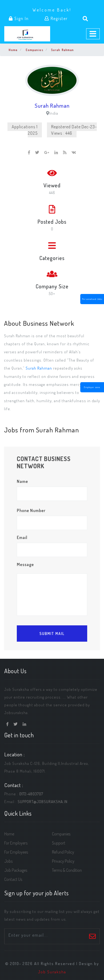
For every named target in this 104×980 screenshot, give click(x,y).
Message (25, 564)
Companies (34, 49)
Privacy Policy (63, 861)
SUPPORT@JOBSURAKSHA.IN (42, 801)
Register (58, 18)
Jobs (8, 861)
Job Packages (15, 870)
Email (22, 537)
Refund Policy (63, 852)
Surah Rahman (62, 49)
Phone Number (31, 510)
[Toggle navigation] (93, 34)
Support (58, 843)
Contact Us (13, 879)
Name (22, 481)
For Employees (16, 852)
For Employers (15, 843)
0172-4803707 (31, 793)
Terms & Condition (67, 870)
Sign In (21, 18)
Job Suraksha (52, 971)
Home (13, 49)
